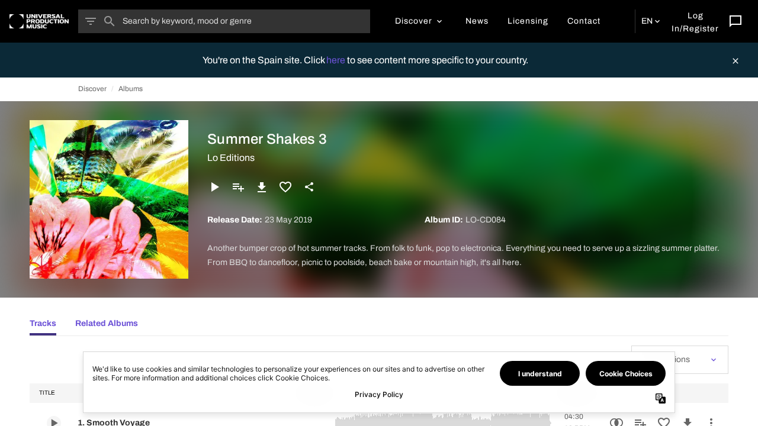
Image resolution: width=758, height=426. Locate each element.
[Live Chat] (735, 21)
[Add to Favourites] (285, 187)
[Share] (309, 187)
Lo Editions (231, 158)
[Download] (262, 187)
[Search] (109, 21)
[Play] (214, 187)
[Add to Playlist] (238, 187)
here (336, 60)
